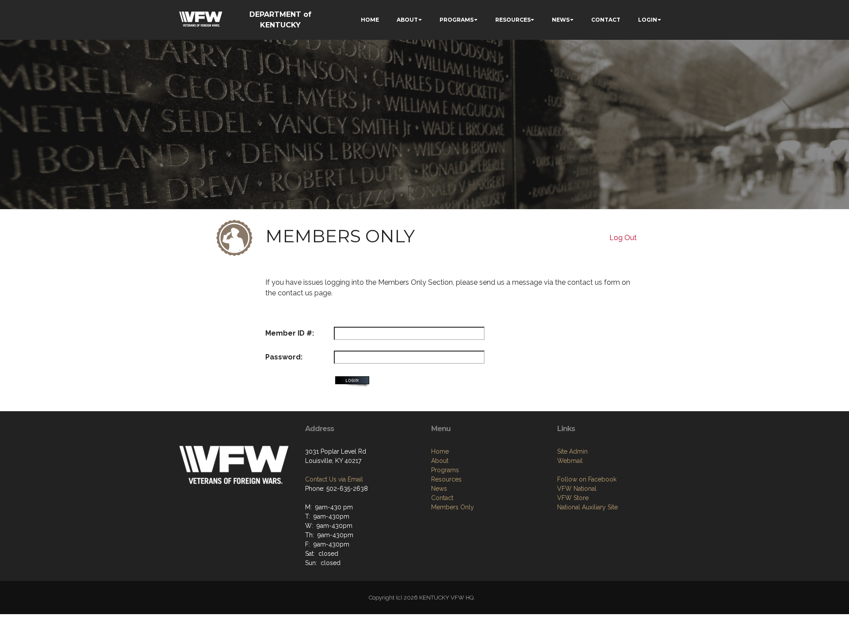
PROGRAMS (457, 19)
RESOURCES (513, 19)
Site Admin (572, 451)
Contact (442, 497)
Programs (445, 470)
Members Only (452, 507)
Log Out (623, 237)
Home (440, 451)
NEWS (561, 19)
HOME (370, 19)
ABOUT (407, 19)
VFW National (577, 488)
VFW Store (573, 497)
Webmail (570, 460)
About (439, 460)
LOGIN (647, 19)
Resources (446, 479)
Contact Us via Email (334, 479)
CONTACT (605, 19)
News (439, 488)
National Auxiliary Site (587, 507)
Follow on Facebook (586, 479)
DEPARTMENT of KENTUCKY (280, 19)
